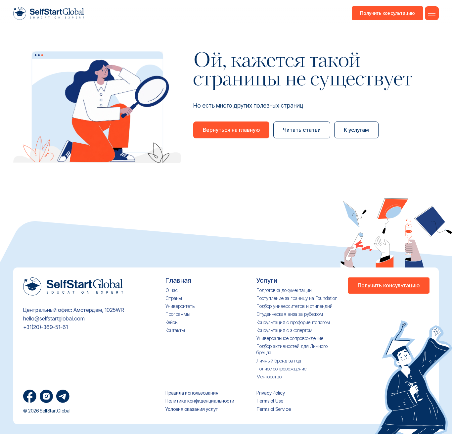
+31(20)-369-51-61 (45, 327)
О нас (171, 290)
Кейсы (171, 322)
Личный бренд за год (278, 360)
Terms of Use (269, 401)
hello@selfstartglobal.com (54, 318)
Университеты (180, 306)
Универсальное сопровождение (289, 338)
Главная (178, 280)
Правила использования (191, 393)
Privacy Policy (270, 393)
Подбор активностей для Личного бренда (292, 349)
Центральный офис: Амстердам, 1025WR (73, 310)
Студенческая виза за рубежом (289, 314)
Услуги (266, 280)
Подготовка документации (284, 290)
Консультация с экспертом (284, 330)
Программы (177, 314)
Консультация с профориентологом (293, 322)
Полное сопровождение (281, 368)
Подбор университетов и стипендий (294, 306)
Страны (173, 298)
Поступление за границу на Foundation (297, 298)
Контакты (175, 330)
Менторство (269, 376)
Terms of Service (273, 409)
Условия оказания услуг (191, 409)
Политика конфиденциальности (199, 401)
